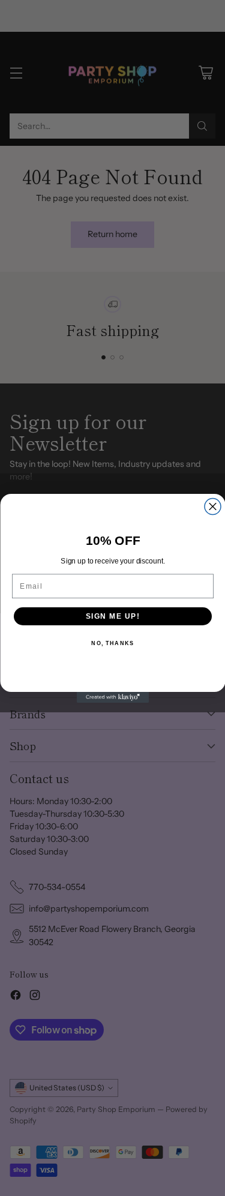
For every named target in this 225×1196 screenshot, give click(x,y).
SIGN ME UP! (112, 616)
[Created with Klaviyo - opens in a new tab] (113, 697)
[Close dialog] (213, 506)
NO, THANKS (112, 643)
